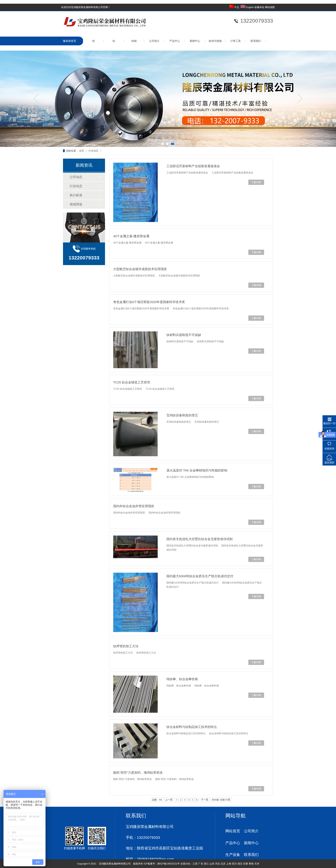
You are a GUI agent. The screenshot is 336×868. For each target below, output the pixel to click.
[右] (299, 98)
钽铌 (134, 40)
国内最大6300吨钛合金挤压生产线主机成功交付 (199, 576)
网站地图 (270, 7)
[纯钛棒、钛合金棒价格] (135, 694)
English (250, 7)
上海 (228, 863)
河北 (217, 863)
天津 (256, 863)
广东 (200, 863)
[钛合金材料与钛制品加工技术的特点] (135, 740)
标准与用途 (215, 40)
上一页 (169, 799)
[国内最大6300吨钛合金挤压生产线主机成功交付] (135, 602)
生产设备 (232, 855)
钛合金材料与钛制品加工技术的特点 (191, 727)
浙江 (206, 863)
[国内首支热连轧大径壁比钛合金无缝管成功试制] (135, 547)
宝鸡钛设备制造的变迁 (182, 415)
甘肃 (245, 863)
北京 (223, 863)
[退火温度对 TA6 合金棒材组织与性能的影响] (135, 479)
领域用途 (76, 204)
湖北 (239, 863)
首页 (81, 150)
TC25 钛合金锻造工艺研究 (131, 382)
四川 (234, 863)
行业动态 (93, 150)
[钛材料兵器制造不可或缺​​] (135, 349)
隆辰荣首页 (69, 40)
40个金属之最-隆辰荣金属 (131, 236)
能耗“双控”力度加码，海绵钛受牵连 (138, 772)
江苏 (195, 863)
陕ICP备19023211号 (169, 863)
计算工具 (235, 40)
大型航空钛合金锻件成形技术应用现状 (140, 269)
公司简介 (154, 40)
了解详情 (256, 182)
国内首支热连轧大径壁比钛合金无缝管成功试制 (199, 539)
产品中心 (174, 40)
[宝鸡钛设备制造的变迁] (135, 434)
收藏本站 (259, 7)
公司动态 (76, 177)
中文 (236, 7)
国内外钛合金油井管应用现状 (133, 506)
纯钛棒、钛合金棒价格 (182, 679)
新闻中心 (195, 40)
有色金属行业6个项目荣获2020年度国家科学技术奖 (149, 302)
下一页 (204, 799)
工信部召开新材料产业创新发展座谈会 (193, 166)
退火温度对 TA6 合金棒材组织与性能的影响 (196, 470)
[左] (36, 98)
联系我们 (256, 40)
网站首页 (232, 831)
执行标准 (76, 195)
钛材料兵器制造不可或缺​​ (183, 335)
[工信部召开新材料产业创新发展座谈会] (135, 192)
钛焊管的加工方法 (125, 646)
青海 (251, 863)
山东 (211, 863)
